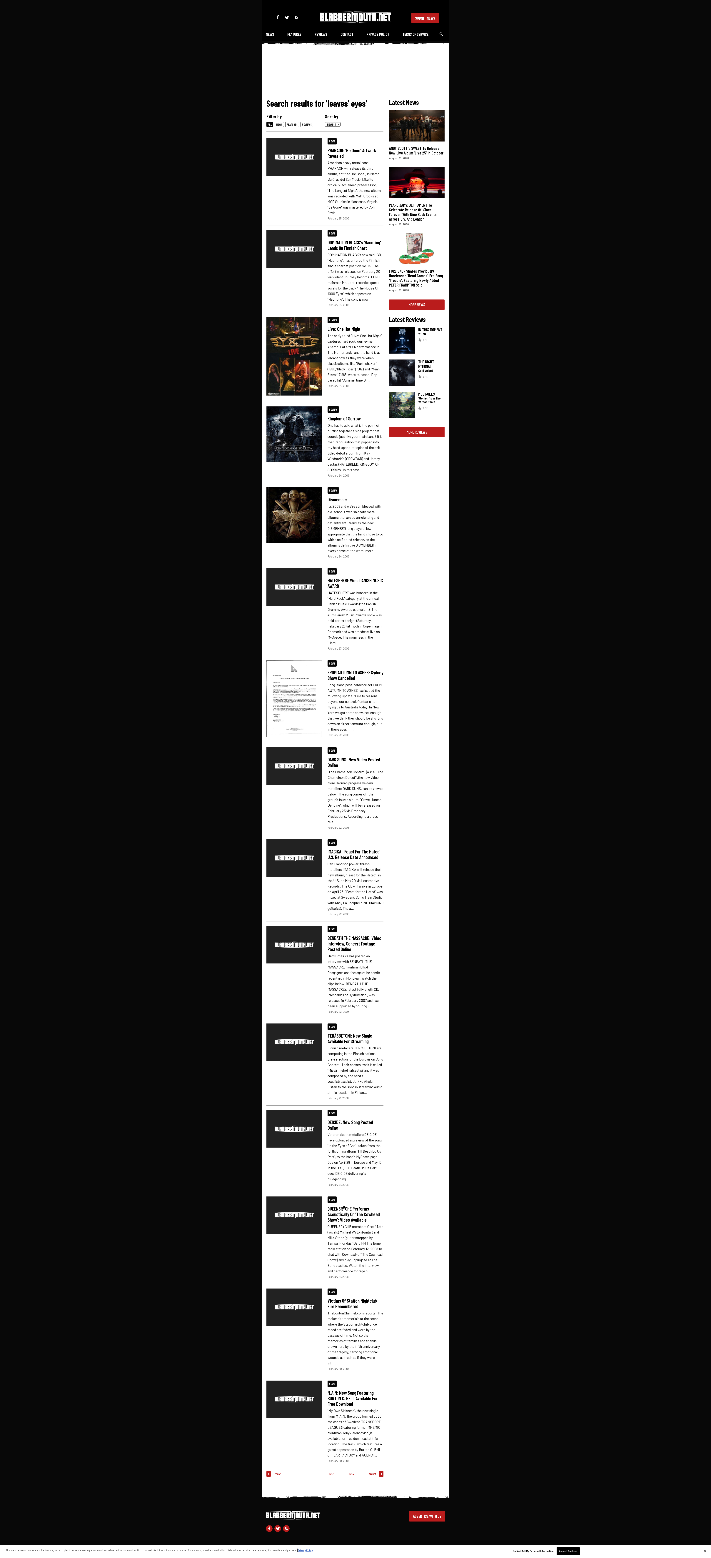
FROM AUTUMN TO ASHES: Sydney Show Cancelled (355, 675)
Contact (347, 34)
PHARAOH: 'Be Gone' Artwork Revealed (352, 153)
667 (351, 1474)
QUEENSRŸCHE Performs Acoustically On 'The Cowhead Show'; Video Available (354, 1214)
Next (372, 1474)
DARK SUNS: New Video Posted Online (354, 762)
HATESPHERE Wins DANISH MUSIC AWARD (355, 583)
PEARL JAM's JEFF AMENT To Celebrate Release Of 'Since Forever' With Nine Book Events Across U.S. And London (413, 212)
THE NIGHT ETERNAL (426, 364)
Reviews (321, 34)
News (270, 34)
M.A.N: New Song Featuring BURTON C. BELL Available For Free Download (353, 1398)
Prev (277, 1474)
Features (294, 34)
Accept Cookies (568, 1550)
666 (331, 1474)
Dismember (337, 499)
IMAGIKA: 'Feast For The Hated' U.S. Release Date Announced (354, 854)
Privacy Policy (378, 34)
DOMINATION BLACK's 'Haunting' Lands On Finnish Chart (354, 245)
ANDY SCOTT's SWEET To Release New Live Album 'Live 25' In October (416, 150)
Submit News (425, 18)
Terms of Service (415, 34)
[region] (355, 1551)
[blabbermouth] (355, 21)
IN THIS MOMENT (430, 329)
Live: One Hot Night (344, 329)
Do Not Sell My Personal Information (533, 1550)
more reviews (416, 432)
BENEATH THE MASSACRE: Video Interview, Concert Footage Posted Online (354, 943)
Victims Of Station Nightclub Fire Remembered (352, 1303)
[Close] (705, 1551)
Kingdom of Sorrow (344, 418)
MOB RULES (426, 394)
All (270, 124)
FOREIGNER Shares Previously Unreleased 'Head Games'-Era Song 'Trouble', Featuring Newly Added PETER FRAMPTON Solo (416, 277)
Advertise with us (427, 1516)
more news (416, 304)
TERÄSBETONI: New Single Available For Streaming (350, 1038)
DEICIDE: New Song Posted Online (350, 1125)
